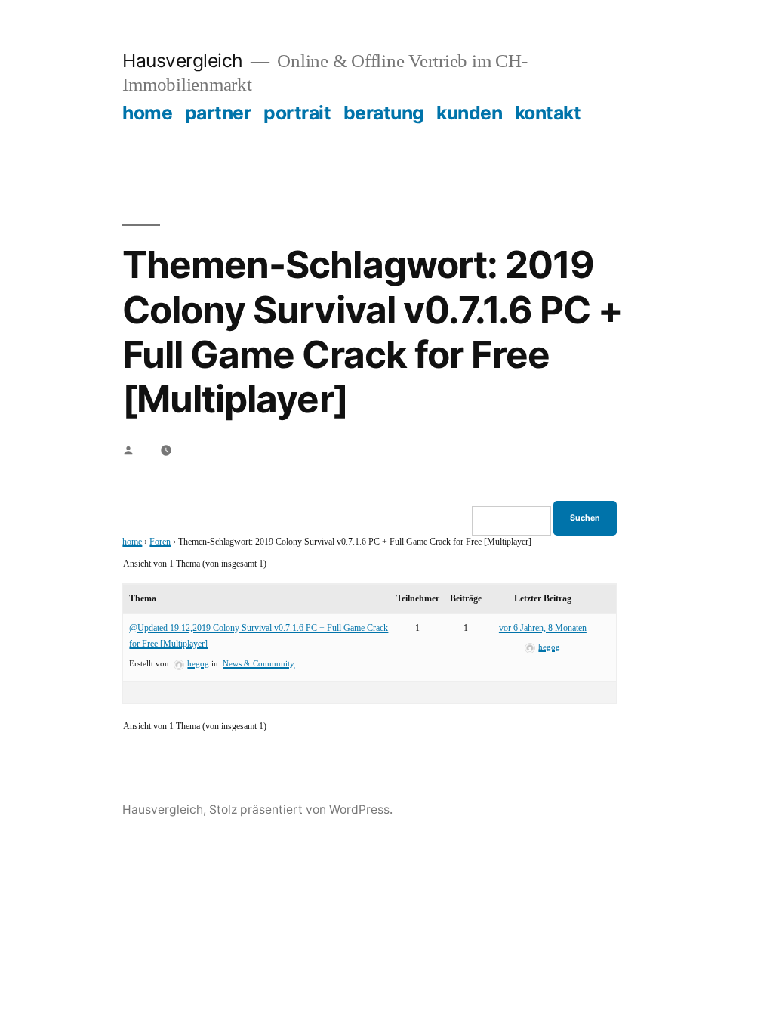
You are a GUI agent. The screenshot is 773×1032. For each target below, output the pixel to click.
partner (218, 112)
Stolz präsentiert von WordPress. (301, 809)
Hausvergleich (182, 60)
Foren (160, 542)
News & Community (258, 664)
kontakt (548, 112)
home (147, 112)
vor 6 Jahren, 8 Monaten (543, 628)
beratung (383, 112)
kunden (469, 112)
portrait (297, 112)
